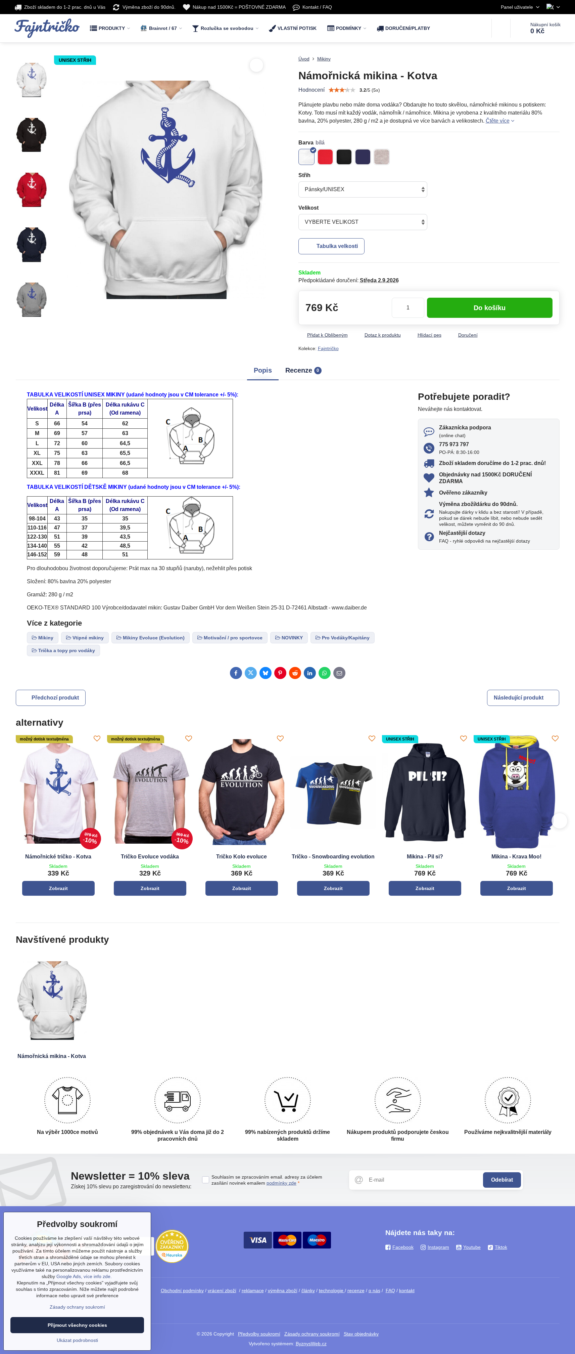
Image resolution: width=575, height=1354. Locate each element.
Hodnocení (311, 90)
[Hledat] (501, 28)
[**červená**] (325, 157)
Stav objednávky (361, 1334)
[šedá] (382, 157)
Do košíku (490, 307)
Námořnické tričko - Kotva (58, 856)
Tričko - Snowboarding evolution (333, 856)
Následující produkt (518, 698)
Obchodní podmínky (182, 1290)
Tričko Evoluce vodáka (150, 856)
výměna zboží (282, 1290)
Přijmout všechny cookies (77, 1325)
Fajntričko (328, 348)
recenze (356, 1290)
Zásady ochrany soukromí (312, 1334)
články (308, 1290)
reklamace (253, 1290)
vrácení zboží (222, 1290)
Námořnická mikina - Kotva (51, 1056)
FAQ (390, 1290)
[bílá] (306, 157)
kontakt (407, 1290)
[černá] (344, 157)
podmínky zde (281, 1183)
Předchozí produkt (55, 698)
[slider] (342, 90)
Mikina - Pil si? (425, 856)
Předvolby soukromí (259, 1334)
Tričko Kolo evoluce (241, 856)
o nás (374, 1290)
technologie (332, 1290)
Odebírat (502, 1180)
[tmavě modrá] (363, 157)
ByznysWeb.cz (311, 1343)
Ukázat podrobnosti (77, 1340)
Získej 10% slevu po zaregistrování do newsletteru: (131, 1186)
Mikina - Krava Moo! (516, 856)
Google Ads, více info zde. (84, 1276)
